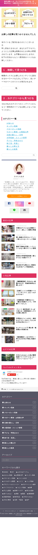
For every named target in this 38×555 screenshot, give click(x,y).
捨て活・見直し (13, 143)
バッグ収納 (29, 481)
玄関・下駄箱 (18, 500)
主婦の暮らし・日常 (15, 135)
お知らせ (10, 123)
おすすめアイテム (23, 472)
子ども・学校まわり (15, 141)
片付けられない (28, 497)
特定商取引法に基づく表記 (26, 511)
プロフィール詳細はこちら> (19, 196)
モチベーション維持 (29, 484)
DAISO (6, 472)
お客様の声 (19, 475)
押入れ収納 (29, 490)
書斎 (23, 493)
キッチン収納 (12, 126)
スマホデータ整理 (9, 481)
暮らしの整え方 (13, 146)
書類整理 (31, 493)
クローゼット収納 (14, 129)
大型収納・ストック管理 (17, 138)
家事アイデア (18, 490)
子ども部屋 (7, 490)
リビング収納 (21, 487)
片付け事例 (7, 500)
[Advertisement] (19, 536)
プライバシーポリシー (10, 511)
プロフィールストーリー (11, 484)
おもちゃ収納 (8, 475)
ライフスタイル (9, 487)
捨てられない (8, 493)
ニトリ (21, 481)
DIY (13, 472)
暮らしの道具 (12, 149)
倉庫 (30, 487)
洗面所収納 (7, 497)
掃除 (17, 493)
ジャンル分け (23, 478)
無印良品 (17, 497)
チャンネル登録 (7, 383)
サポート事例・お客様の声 (17, 132)
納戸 (27, 500)
